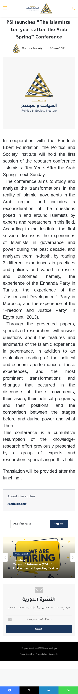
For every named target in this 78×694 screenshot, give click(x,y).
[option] (39, 557)
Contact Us (53, 654)
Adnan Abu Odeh (27, 654)
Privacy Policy (41, 654)
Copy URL (59, 524)
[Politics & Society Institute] (39, 8)
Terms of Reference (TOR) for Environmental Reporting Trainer (35, 567)
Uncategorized (21, 554)
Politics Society (32, 48)
